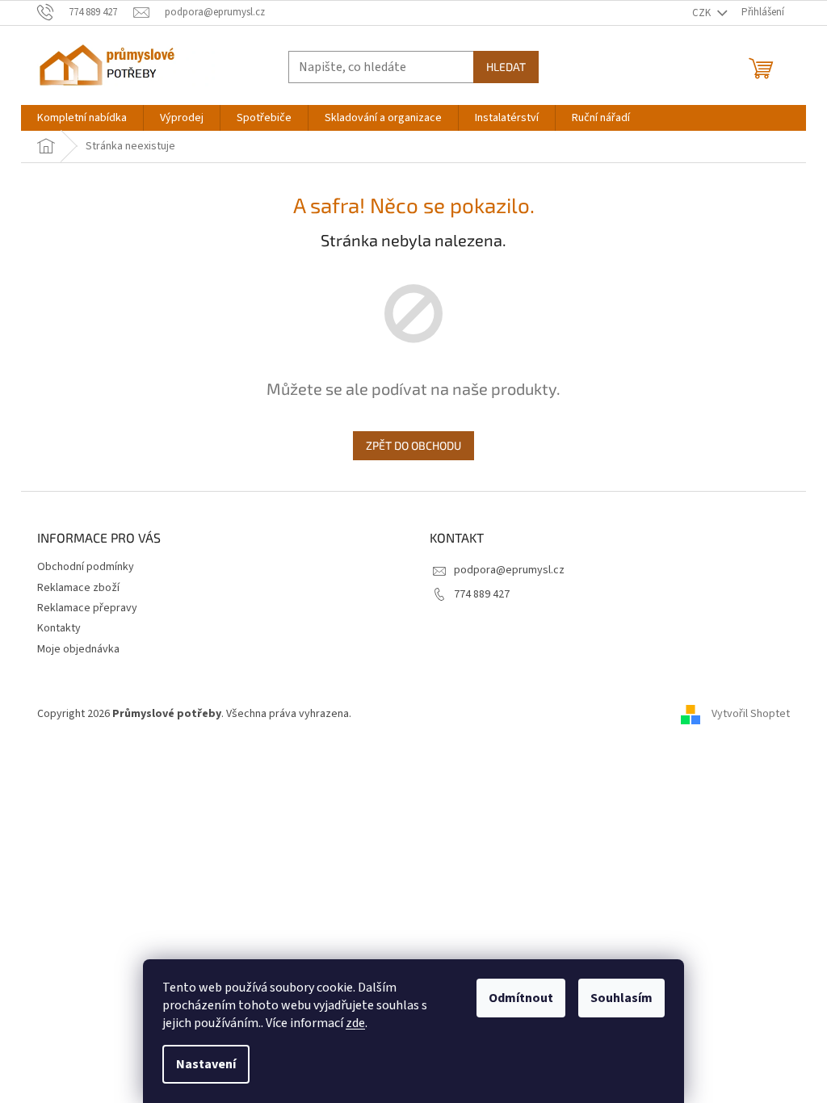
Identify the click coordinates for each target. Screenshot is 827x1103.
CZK (702, 13)
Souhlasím (621, 998)
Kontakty (59, 628)
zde (355, 1023)
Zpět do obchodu (413, 445)
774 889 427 (482, 594)
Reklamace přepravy (87, 608)
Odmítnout (521, 998)
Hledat (506, 66)
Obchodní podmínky (85, 567)
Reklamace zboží (78, 588)
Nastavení (206, 1064)
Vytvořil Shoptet (751, 714)
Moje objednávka (78, 649)
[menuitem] (82, 118)
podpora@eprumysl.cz (509, 570)
